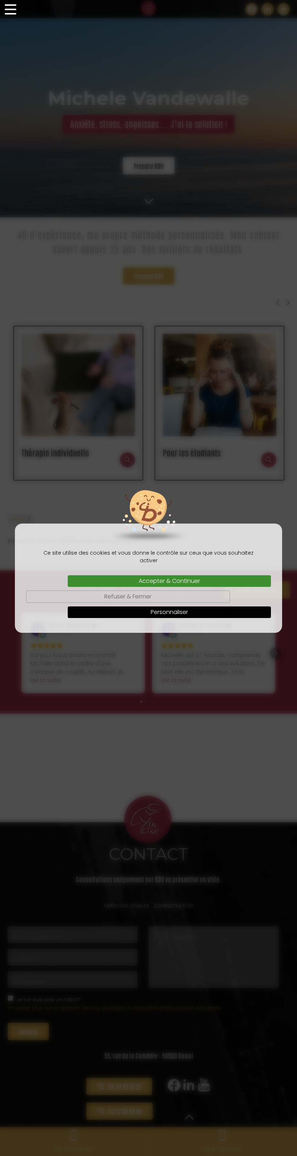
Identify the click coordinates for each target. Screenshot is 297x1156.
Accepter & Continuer (169, 581)
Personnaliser (169, 612)
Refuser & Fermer (127, 596)
